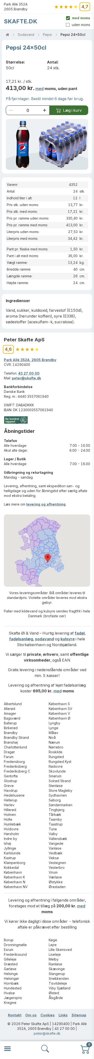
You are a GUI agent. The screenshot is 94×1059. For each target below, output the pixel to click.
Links (63, 1015)
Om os (31, 1015)
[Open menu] (7, 1048)
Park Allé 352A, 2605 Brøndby (30, 360)
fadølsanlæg (21, 639)
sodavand (44, 639)
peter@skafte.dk (26, 378)
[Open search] (45, 1048)
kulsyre (67, 639)
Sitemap (79, 1015)
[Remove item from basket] (11, 110)
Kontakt (14, 1015)
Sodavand (26, 34)
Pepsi (47, 34)
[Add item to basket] (44, 110)
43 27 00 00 (29, 373)
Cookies (47, 1015)
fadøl (80, 633)
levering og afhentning (46, 504)
